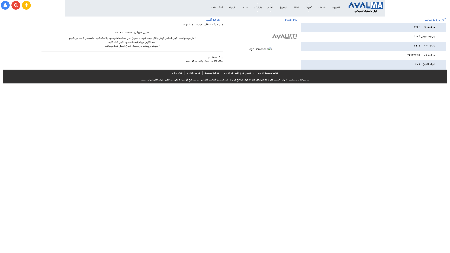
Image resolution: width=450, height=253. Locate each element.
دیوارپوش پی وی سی (197, 60)
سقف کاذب (217, 60)
